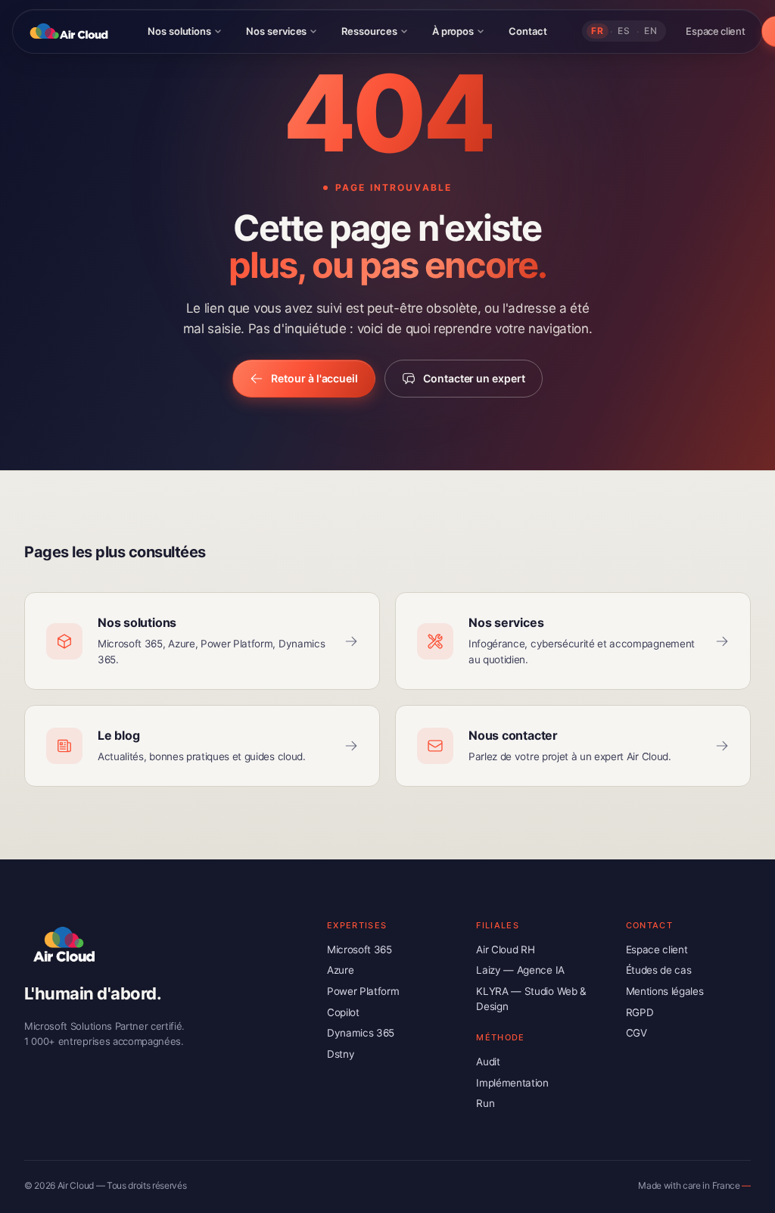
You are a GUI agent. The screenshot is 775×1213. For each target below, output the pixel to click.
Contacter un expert (474, 378)
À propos (453, 31)
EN (651, 30)
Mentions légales (665, 991)
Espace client (715, 31)
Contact (528, 31)
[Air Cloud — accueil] (71, 31)
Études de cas (659, 970)
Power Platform (363, 991)
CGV (636, 1033)
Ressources (369, 31)
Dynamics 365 (360, 1033)
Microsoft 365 (359, 949)
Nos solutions (179, 31)
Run (485, 1103)
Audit (488, 1062)
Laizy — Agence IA (520, 970)
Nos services (276, 31)
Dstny (340, 1054)
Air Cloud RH (505, 949)
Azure (340, 970)
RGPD (640, 1012)
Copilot (343, 1012)
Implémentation (512, 1083)
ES (624, 30)
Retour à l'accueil (314, 378)
